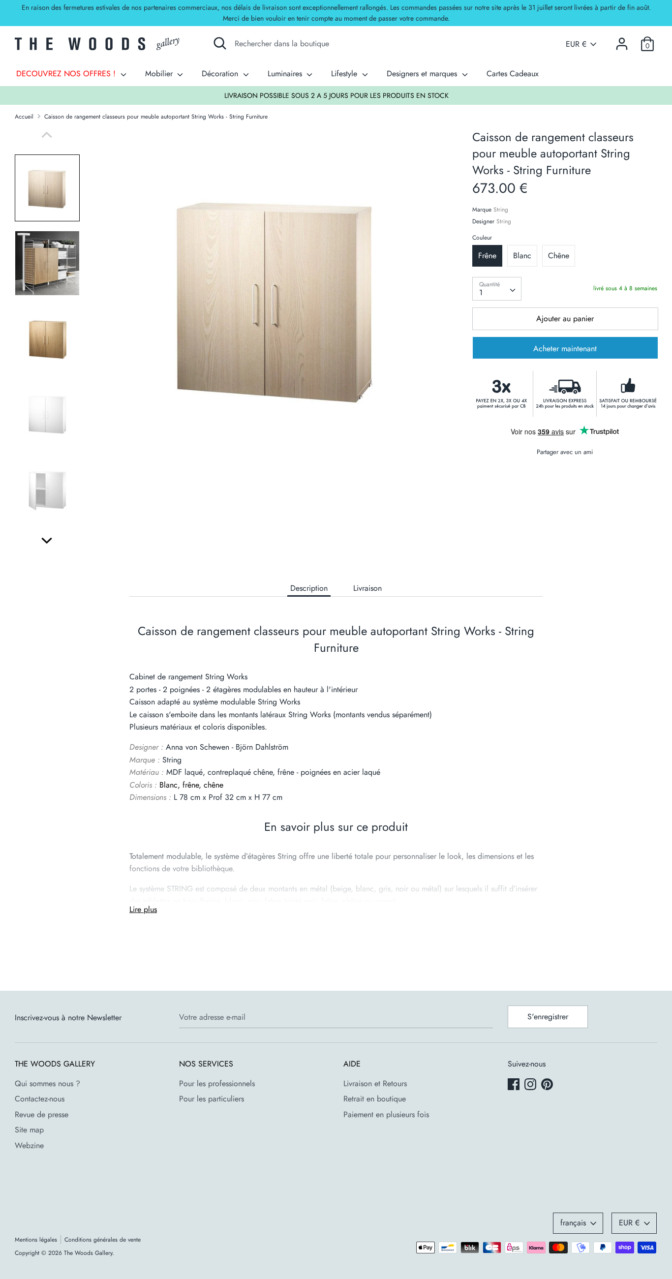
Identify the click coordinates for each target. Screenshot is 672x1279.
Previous (47, 135)
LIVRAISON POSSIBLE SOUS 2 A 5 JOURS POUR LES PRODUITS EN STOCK (336, 95)
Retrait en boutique (374, 1098)
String (500, 209)
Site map (29, 1129)
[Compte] (622, 40)
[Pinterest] (548, 1085)
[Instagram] (531, 1085)
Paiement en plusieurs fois (386, 1114)
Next (47, 540)
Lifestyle (345, 73)
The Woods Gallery (88, 1253)
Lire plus (143, 909)
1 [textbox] (481, 292)
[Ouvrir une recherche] (220, 43)
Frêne (487, 256)
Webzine (29, 1145)
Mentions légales (36, 1239)
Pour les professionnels (217, 1083)
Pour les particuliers (211, 1098)
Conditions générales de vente (102, 1239)
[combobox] (496, 289)
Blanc (522, 256)
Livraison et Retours (375, 1083)
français (573, 1222)
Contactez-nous (39, 1098)
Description (309, 588)
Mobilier (160, 73)
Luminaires (286, 73)
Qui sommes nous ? (47, 1083)
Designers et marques (423, 73)
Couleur (482, 237)
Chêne (558, 256)
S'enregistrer (547, 1016)
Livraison (367, 588)
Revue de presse (41, 1114)
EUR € (576, 44)
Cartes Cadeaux (513, 73)
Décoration (221, 73)
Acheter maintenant (565, 349)
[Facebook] (514, 1085)
